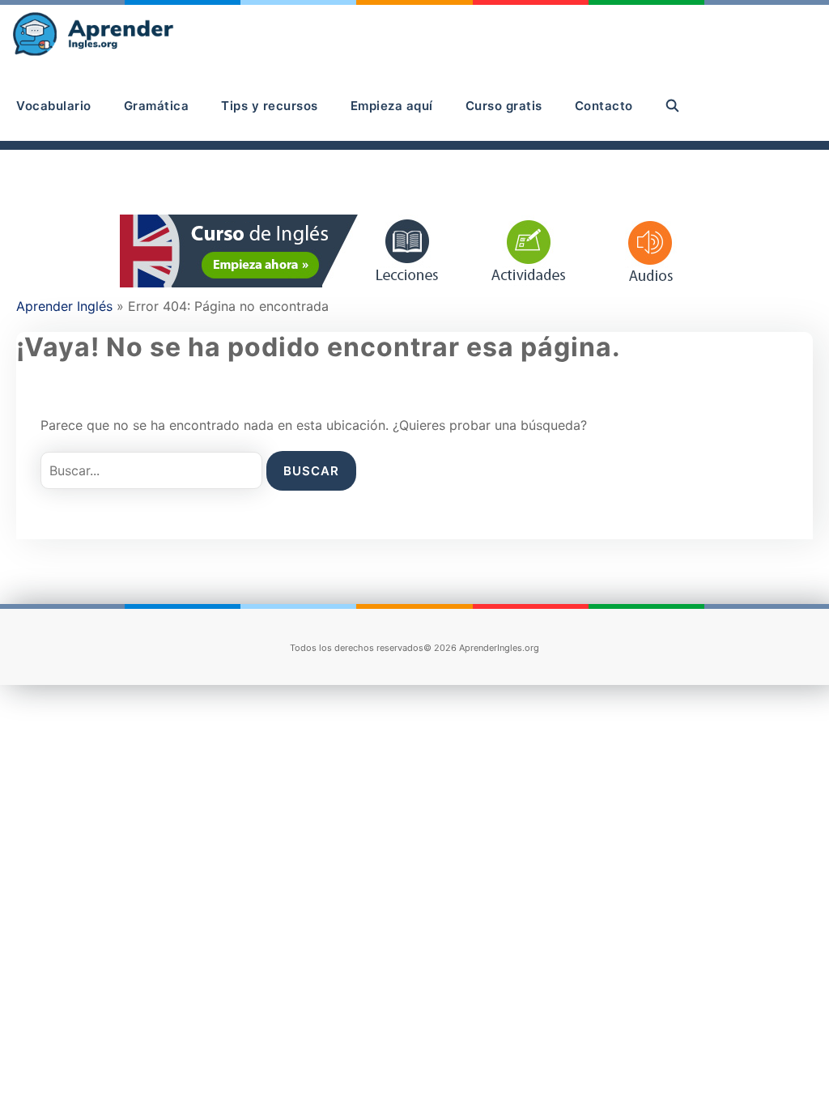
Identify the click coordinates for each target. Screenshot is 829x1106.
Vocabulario (53, 105)
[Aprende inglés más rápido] (414, 282)
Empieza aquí (392, 105)
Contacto (604, 105)
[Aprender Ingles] (95, 35)
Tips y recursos (269, 105)
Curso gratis (504, 105)
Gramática (156, 105)
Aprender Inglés (64, 306)
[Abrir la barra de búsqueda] (673, 105)
